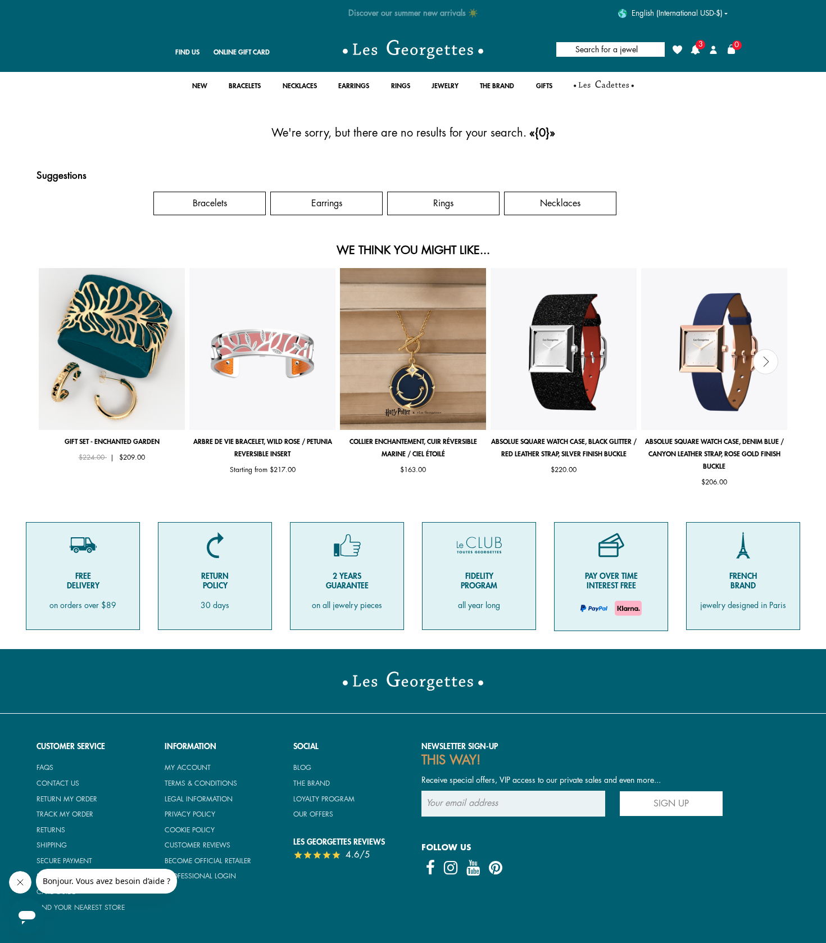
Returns (51, 830)
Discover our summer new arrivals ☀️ (413, 13)
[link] (604, 88)
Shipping (52, 845)
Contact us (58, 783)
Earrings (326, 203)
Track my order (65, 814)
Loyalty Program (324, 799)
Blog (302, 767)
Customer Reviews (197, 845)
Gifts (93, 203)
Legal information (199, 799)
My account (188, 767)
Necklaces (560, 203)
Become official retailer (208, 861)
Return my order (67, 799)
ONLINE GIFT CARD (242, 52)
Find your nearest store (81, 907)
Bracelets (210, 203)
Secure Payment (64, 861)
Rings (443, 203)
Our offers (313, 814)
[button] (199, 89)
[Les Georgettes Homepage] (413, 49)
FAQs (45, 767)
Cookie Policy (190, 830)
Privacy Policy (190, 814)
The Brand (311, 783)
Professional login (200, 876)
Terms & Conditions (201, 783)
